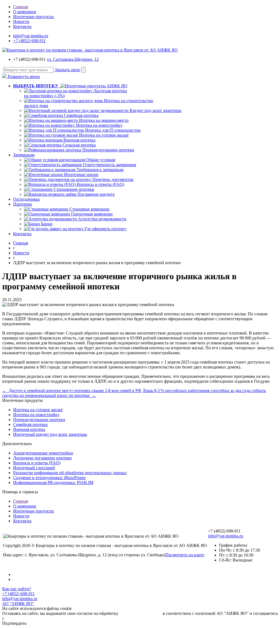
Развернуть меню (23, 76)
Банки (46, 223)
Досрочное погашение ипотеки (42, 458)
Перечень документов (112, 179)
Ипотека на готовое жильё (104, 135)
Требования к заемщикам (100, 169)
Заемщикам (23, 154)
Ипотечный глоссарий (34, 467)
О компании (24, 11)
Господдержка (26, 199)
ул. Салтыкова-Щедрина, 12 (73, 59)
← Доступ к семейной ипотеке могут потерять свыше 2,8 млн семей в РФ (71, 390)
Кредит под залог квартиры (155, 110)
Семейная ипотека (81, 115)
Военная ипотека (79, 140)
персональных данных (140, 613)
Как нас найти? (16, 588)
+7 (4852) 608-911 (29, 40)
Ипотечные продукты (33, 16)
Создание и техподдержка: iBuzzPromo (49, 477)
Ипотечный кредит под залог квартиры (50, 434)
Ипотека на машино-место (104, 120)
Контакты (22, 26)
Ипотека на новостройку (99, 125)
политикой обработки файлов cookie (39, 618)
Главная (20, 6)
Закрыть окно (67, 69)
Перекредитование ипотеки (108, 150)
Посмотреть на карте (184, 554)
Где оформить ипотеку (105, 228)
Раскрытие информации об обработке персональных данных (70, 472)
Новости (21, 21)
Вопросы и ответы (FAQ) (100, 184)
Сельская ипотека (79, 145)
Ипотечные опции (81, 174)
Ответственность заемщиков (109, 164)
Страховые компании (89, 209)
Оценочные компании (92, 214)
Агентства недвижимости (102, 219)
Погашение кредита (96, 194)
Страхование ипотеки (74, 189)
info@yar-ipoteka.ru (30, 35)
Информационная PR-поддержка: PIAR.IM (53, 482)
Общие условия (100, 159)
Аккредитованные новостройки (43, 453)
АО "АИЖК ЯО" (18, 603)
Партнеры (22, 204)
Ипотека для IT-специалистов (113, 130)
